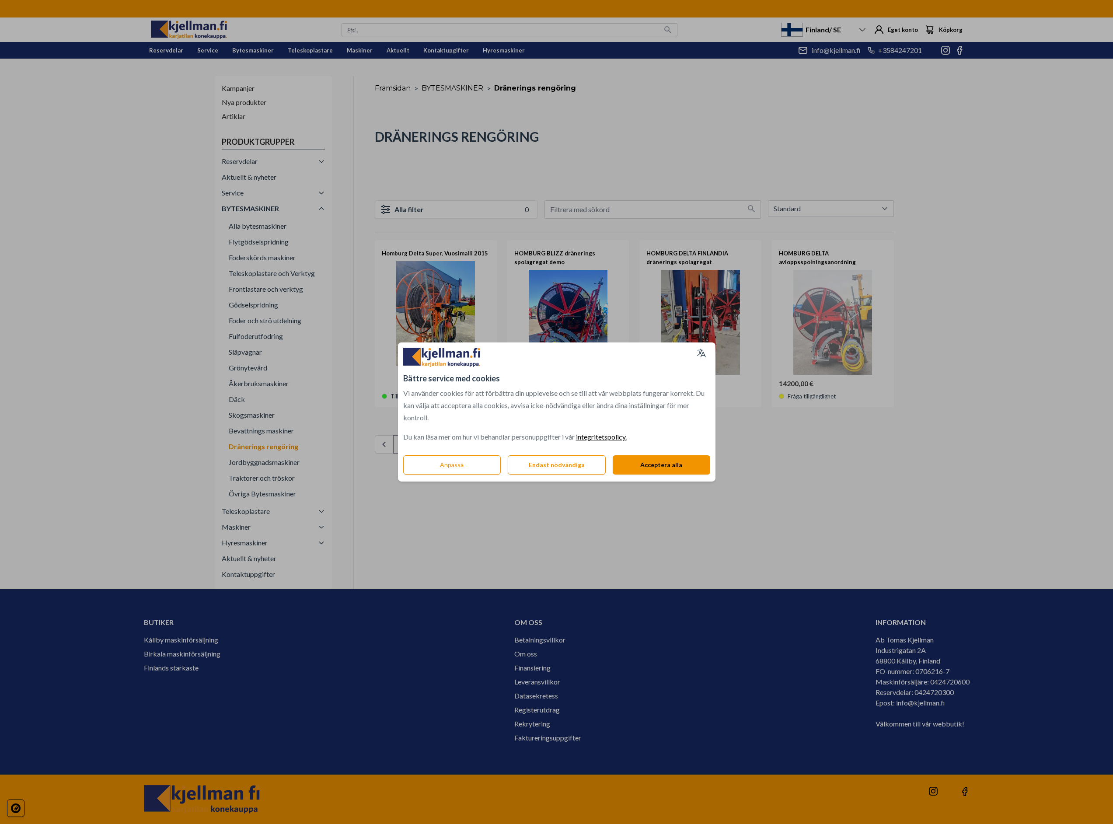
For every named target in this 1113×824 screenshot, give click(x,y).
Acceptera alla (661, 464)
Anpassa (452, 464)
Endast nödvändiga (557, 464)
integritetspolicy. (601, 437)
